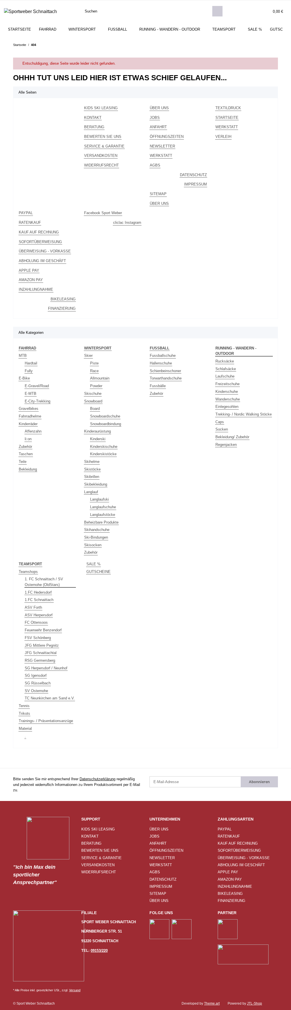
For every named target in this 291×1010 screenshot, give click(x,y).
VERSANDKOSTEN (100, 155)
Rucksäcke (224, 361)
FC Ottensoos (36, 622)
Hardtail (31, 363)
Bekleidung (28, 469)
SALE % (93, 564)
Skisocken (92, 545)
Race (94, 371)
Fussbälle (158, 386)
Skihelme (91, 461)
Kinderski (97, 439)
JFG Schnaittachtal (41, 653)
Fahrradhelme (30, 416)
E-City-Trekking (37, 401)
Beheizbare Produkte (101, 522)
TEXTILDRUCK (228, 108)
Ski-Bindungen (96, 537)
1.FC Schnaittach (39, 600)
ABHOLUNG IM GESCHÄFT (42, 261)
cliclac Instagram (127, 222)
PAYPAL (26, 213)
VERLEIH (223, 136)
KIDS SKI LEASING (101, 108)
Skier (88, 355)
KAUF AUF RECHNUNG (39, 232)
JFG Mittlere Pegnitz (42, 645)
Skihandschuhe (96, 530)
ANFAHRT (158, 127)
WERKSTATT (161, 155)
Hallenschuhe (161, 363)
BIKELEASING (63, 299)
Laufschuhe (224, 376)
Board (95, 408)
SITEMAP (158, 194)
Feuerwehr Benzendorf (43, 630)
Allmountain (99, 378)
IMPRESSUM (195, 184)
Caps (219, 422)
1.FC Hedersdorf (38, 592)
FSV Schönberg (38, 638)
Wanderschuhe (227, 399)
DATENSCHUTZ (193, 175)
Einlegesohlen (226, 406)
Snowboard (93, 401)
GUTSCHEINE (98, 572)
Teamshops (28, 572)
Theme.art (212, 1003)
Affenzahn (33, 431)
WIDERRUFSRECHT (101, 165)
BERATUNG (94, 127)
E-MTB (30, 393)
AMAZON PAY (31, 280)
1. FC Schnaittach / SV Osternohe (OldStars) (44, 582)
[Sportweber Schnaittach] (30, 11)
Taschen (26, 454)
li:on (28, 439)
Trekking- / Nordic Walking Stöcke (243, 414)
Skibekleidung (95, 484)
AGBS (155, 165)
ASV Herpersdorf (39, 615)
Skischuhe (92, 393)
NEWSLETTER (162, 146)
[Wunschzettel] (256, 11)
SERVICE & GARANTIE (104, 146)
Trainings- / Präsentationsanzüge (46, 721)
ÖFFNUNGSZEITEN (167, 136)
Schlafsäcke (225, 369)
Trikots (24, 713)
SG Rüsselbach (38, 683)
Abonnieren (259, 781)
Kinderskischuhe (103, 446)
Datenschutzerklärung (97, 779)
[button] (245, 11)
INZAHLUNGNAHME (36, 289)
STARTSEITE (19, 29)
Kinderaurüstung (97, 431)
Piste (94, 363)
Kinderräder (28, 424)
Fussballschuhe (163, 355)
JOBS (155, 117)
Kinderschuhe (226, 391)
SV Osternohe (36, 691)
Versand (74, 990)
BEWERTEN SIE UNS (102, 136)
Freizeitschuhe (227, 384)
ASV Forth (33, 607)
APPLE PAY (29, 270)
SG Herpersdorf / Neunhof (46, 668)
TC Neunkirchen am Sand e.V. (50, 698)
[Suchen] (217, 11)
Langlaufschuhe (103, 507)
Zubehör (25, 446)
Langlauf (91, 492)
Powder (96, 386)
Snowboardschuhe (105, 416)
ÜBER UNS (159, 108)
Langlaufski (99, 499)
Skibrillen (91, 477)
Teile (22, 461)
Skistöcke (92, 469)
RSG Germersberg (40, 660)
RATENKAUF (30, 222)
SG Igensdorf (36, 675)
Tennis (24, 706)
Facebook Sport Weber (103, 213)
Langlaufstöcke (102, 515)
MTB (23, 355)
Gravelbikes (28, 408)
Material (25, 728)
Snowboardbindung (105, 424)
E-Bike (24, 378)
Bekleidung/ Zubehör (232, 437)
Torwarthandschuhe (166, 378)
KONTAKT (92, 117)
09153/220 (99, 950)
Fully (29, 371)
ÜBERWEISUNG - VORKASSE (45, 251)
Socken (221, 429)
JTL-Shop (254, 1003)
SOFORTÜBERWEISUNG (40, 242)
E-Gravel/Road (37, 386)
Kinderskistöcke (103, 454)
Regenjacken (226, 444)
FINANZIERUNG (62, 308)
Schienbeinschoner (165, 371)
